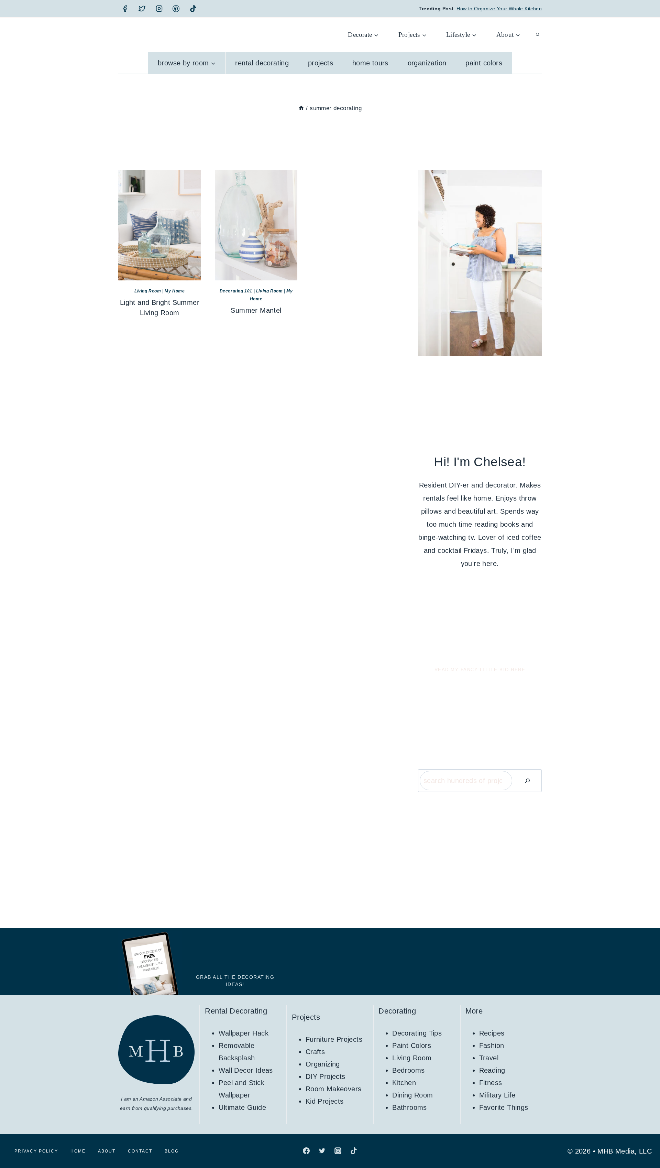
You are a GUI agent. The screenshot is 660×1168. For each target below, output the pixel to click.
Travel (488, 1058)
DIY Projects (325, 1076)
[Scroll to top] (643, 1140)
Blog (172, 1151)
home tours (370, 63)
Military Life (497, 1095)
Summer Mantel (256, 310)
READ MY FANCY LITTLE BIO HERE (480, 669)
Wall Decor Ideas (246, 1070)
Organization (427, 63)
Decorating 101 (236, 291)
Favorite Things (503, 1107)
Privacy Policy (36, 1151)
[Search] (527, 780)
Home (78, 1151)
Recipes (492, 1033)
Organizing (323, 1064)
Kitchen (404, 1082)
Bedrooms (408, 1070)
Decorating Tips (417, 1033)
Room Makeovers (334, 1089)
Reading (492, 1070)
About (107, 1151)
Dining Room (412, 1095)
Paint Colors (483, 63)
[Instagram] (159, 8)
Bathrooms (409, 1107)
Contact (140, 1151)
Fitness (490, 1082)
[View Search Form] (538, 35)
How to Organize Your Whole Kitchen (499, 8)
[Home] (301, 108)
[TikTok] (193, 8)
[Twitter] (142, 8)
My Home (175, 291)
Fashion (491, 1045)
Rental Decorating (262, 63)
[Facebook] (125, 8)
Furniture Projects (334, 1039)
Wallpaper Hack (243, 1033)
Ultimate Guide (242, 1107)
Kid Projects (325, 1101)
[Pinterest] (176, 8)
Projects (320, 63)
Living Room (147, 291)
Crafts (315, 1052)
